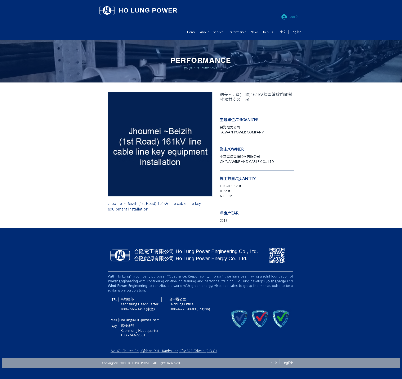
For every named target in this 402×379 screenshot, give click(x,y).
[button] (204, 32)
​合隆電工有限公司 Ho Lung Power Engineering (186, 251)
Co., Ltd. (248, 251)
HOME (188, 67)
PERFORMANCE (206, 67)
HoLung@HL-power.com (139, 320)
